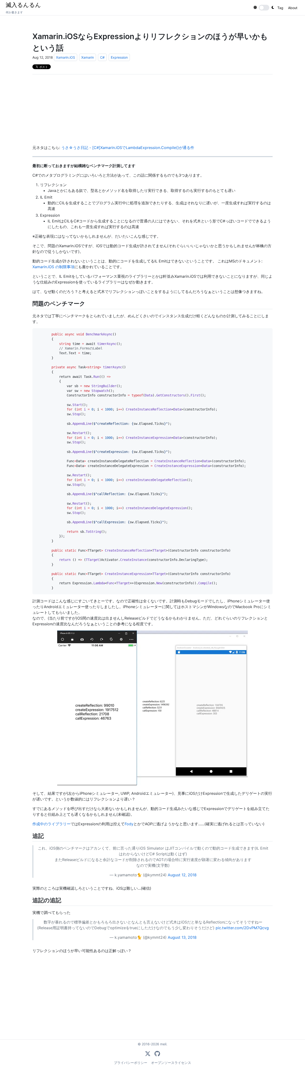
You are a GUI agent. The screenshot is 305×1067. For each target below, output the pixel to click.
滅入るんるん (23, 5)
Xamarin (87, 57)
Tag (280, 8)
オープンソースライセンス (171, 1063)
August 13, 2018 (182, 937)
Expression (119, 57)
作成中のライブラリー (51, 823)
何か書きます (14, 12)
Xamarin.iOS (65, 57)
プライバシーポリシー (130, 1063)
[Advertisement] (152, 111)
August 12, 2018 (182, 874)
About (292, 8)
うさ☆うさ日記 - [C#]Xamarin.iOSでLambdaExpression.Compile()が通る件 (127, 147)
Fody (129, 823)
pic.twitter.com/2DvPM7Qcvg (242, 927)
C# (102, 57)
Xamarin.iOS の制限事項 (53, 266)
